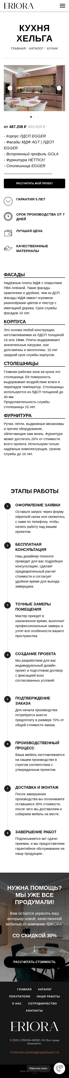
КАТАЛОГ (36, 48)
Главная (24, 989)
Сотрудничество (42, 1003)
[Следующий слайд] (59, 88)
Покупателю (19, 996)
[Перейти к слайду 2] (34, 117)
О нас (17, 1003)
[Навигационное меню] (62, 6)
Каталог (45, 989)
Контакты (34, 1010)
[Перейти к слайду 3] (38, 117)
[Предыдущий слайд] (10, 88)
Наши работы (48, 996)
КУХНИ (52, 48)
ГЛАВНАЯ (18, 48)
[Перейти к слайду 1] (31, 117)
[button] (34, 183)
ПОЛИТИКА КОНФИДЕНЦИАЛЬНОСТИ (34, 1052)
